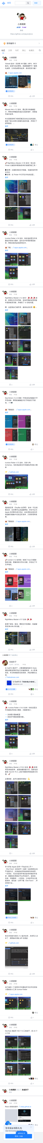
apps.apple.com (16, 73)
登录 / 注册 (19, 1136)
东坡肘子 (13, 662)
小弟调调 (13, 57)
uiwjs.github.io (25, 1107)
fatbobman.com (13, 677)
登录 (35, 3)
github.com (14, 472)
